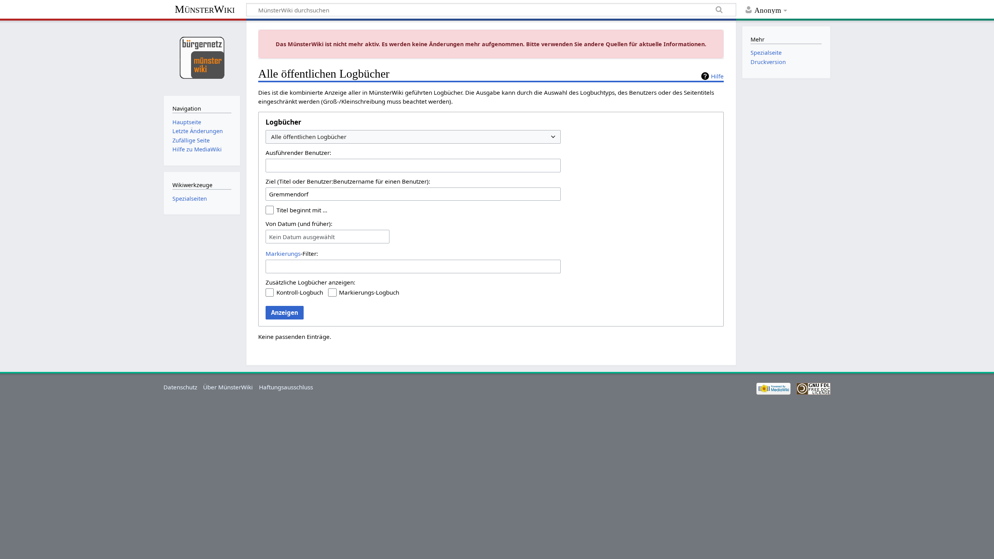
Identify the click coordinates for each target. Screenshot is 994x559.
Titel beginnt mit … (301, 210)
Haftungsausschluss (286, 387)
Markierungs (283, 253)
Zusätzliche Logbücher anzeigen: (310, 282)
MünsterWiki (205, 9)
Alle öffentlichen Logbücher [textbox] (308, 137)
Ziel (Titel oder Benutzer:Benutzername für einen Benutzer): (348, 181)
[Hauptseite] (201, 57)
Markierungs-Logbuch (369, 292)
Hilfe (717, 76)
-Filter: (292, 253)
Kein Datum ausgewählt (302, 237)
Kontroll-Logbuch (299, 292)
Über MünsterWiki (228, 387)
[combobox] (413, 137)
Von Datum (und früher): (299, 223)
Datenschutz (180, 387)
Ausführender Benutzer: (298, 152)
